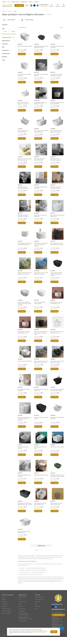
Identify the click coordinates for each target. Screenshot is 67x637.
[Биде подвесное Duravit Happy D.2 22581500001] (25, 93)
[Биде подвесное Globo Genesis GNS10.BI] (41, 65)
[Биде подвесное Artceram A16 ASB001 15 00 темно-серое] (41, 352)
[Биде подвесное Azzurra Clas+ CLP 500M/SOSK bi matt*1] (25, 234)
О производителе (22, 601)
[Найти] (27, 5)
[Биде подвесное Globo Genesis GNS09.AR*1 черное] (41, 37)
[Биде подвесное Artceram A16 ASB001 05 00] (41, 380)
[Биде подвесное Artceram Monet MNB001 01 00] (41, 494)
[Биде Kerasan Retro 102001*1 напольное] (41, 466)
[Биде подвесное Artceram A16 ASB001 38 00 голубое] (41, 263)
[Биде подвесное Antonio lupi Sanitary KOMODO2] (58, 93)
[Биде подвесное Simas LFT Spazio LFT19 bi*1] (41, 437)
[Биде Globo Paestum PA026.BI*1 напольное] (58, 149)
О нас (20, 599)
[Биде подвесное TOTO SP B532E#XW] (25, 380)
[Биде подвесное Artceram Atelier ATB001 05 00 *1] (25, 322)
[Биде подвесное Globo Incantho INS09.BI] (25, 121)
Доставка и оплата (39, 599)
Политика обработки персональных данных (24, 614)
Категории (4, 24)
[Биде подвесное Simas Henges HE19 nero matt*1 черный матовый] (41, 408)
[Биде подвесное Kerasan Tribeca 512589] (58, 494)
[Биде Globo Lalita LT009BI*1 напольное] (25, 65)
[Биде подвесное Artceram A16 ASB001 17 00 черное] (58, 352)
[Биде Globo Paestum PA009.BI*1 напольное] (25, 177)
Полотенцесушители (6, 611)
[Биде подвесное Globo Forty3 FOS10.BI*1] (58, 408)
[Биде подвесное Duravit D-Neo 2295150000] (25, 522)
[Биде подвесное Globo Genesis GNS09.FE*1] (58, 466)
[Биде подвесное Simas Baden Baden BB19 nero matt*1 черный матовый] (25, 494)
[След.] (49, 550)
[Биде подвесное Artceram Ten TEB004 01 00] (58, 206)
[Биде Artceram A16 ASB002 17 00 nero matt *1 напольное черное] (41, 322)
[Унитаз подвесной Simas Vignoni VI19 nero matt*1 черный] (58, 263)
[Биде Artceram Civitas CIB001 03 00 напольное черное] (58, 380)
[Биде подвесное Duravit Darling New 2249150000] (58, 65)
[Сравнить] (30, 54)
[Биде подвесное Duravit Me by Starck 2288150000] (41, 121)
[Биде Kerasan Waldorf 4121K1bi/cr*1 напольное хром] (25, 466)
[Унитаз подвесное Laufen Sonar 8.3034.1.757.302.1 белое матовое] (41, 234)
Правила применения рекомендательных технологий (26, 618)
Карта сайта (37, 606)
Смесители (4, 601)
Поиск (36, 608)
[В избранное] (27, 54)
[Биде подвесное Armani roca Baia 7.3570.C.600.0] (58, 322)
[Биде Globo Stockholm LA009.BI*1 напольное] (25, 206)
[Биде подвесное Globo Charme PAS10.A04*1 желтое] (25, 149)
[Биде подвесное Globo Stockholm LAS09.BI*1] (58, 177)
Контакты (21, 606)
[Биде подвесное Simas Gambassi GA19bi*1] (25, 437)
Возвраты (37, 601)
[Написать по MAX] (34, 5)
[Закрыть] (59, 629)
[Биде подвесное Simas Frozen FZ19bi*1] (58, 437)
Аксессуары (4, 604)
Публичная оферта (23, 620)
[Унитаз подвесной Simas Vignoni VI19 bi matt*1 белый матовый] (25, 293)
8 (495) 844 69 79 (43, 4)
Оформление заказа (39, 597)
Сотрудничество (22, 608)
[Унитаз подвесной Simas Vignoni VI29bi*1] (41, 293)
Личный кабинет (22, 597)
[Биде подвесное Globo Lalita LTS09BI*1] (58, 37)
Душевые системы (6, 608)
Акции (3, 597)
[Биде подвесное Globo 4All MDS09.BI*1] (41, 206)
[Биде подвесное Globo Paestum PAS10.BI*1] (41, 149)
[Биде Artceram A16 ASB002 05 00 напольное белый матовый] (25, 408)
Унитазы (4, 606)
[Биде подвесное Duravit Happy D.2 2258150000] (58, 121)
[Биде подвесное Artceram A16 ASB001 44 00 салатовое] (25, 263)
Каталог (4, 599)
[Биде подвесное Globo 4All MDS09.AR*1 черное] (41, 93)
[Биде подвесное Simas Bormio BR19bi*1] (25, 352)
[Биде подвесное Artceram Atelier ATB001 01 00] (58, 293)
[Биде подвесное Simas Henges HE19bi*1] (25, 37)
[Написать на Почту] (31, 5)
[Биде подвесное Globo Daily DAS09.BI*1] (41, 177)
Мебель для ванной (6, 613)
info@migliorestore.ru (58, 609)
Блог (36, 604)
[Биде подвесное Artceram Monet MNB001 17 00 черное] (58, 234)
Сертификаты (22, 611)
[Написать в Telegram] (37, 5)
